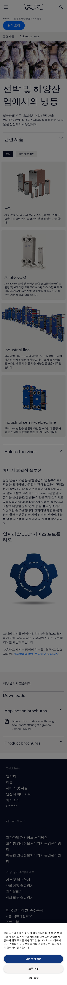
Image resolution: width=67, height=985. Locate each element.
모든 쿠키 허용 (33, 958)
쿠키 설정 (33, 978)
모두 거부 (33, 968)
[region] (33, 954)
